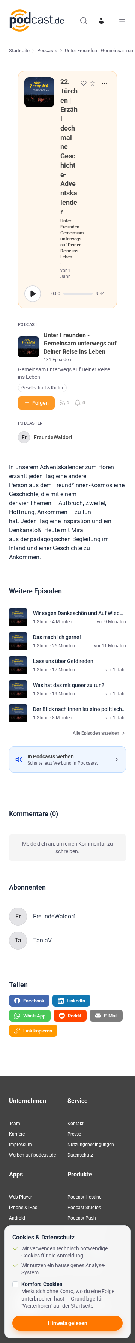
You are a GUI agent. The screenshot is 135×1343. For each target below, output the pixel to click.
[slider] (78, 294)
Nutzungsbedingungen (91, 1144)
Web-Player (20, 1197)
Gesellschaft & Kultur (42, 387)
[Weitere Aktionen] (105, 83)
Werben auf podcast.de (32, 1155)
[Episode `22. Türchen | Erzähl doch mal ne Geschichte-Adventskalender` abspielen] (32, 293)
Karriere (17, 1134)
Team (14, 1123)
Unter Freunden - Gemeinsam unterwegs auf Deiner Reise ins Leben (72, 239)
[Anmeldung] (101, 20)
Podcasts (47, 50)
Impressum (20, 1144)
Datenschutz (80, 1155)
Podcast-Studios (84, 1207)
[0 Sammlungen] (93, 83)
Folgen (40, 403)
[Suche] (84, 21)
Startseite (19, 50)
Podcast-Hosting (85, 1197)
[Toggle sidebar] (122, 20)
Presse (74, 1134)
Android (17, 1218)
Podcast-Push (82, 1218)
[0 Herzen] (84, 83)
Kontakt (76, 1123)
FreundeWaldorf (54, 916)
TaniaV (42, 940)
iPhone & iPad (23, 1207)
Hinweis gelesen (67, 1323)
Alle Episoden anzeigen (96, 733)
